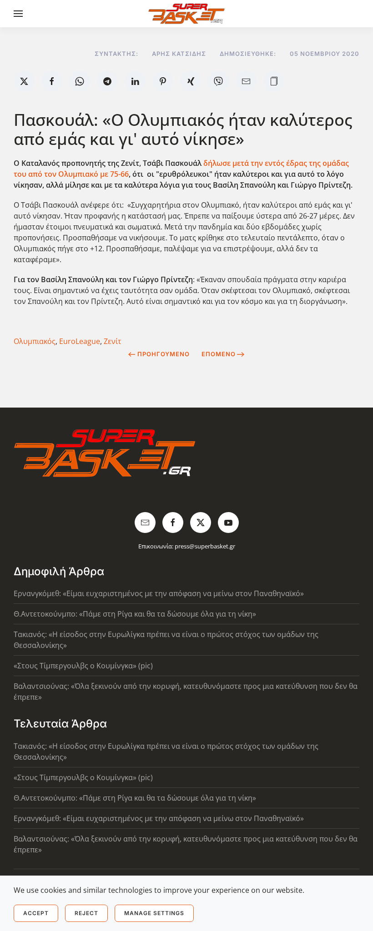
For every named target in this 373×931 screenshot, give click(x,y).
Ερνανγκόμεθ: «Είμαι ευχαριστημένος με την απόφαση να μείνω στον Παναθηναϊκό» (159, 593)
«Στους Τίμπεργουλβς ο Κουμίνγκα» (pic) (83, 666)
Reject (86, 913)
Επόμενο (219, 354)
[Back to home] (187, 13)
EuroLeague (79, 341)
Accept (36, 913)
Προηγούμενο (163, 354)
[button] (18, 13)
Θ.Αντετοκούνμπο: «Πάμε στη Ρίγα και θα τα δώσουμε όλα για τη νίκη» (135, 614)
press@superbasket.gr (205, 546)
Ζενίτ (112, 341)
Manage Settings (154, 913)
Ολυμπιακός (34, 341)
